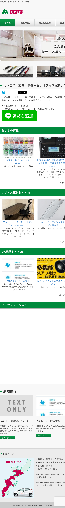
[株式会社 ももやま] (14, 13)
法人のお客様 (45, 23)
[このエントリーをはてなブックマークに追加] (3, 92)
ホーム (8, 23)
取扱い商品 (25, 23)
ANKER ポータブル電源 (18, 281)
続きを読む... (7, 438)
